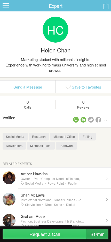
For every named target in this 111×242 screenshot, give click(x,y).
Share (106, 5)
